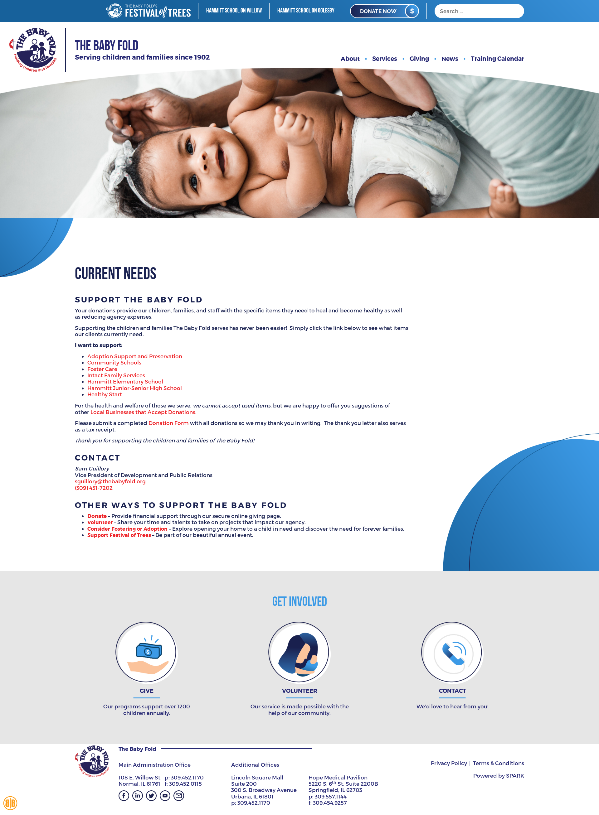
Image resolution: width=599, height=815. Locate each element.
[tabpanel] (299, 109)
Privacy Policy (449, 763)
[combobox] (479, 11)
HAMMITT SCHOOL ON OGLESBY (305, 11)
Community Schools (114, 362)
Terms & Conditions (498, 763)
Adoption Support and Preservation (134, 356)
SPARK (515, 775)
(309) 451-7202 (94, 488)
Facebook (124, 795)
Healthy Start (104, 394)
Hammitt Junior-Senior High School (134, 388)
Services (384, 58)
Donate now (378, 11)
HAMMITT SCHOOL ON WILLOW (234, 11)
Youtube (165, 795)
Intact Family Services (116, 375)
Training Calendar (497, 58)
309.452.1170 (187, 777)
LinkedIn (137, 795)
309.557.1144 (331, 796)
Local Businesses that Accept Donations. (143, 412)
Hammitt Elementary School (125, 381)
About (350, 58)
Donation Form (169, 423)
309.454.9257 (330, 802)
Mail (178, 795)
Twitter (151, 795)
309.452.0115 (185, 783)
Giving (419, 58)
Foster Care (102, 369)
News (449, 58)
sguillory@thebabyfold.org (110, 481)
